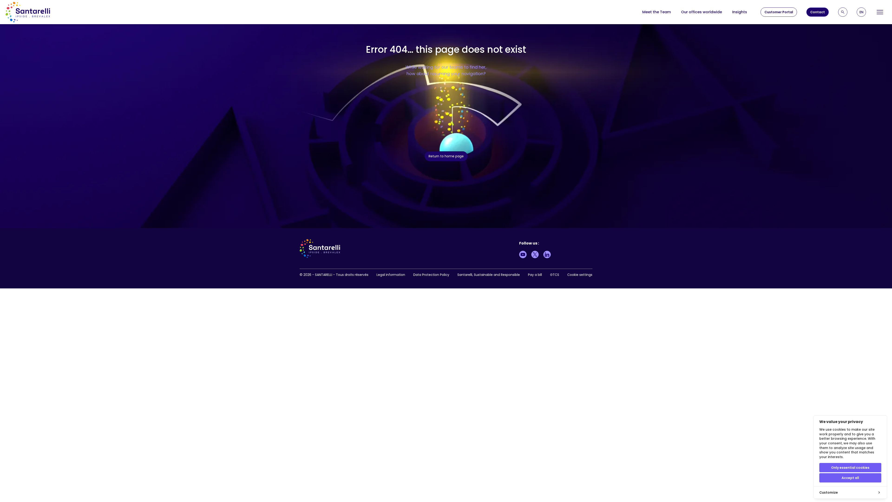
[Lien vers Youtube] (523, 254)
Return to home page (446, 156)
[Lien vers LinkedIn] (547, 254)
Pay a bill (535, 274)
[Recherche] (842, 12)
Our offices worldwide (701, 12)
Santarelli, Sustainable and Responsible (488, 274)
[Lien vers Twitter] (535, 254)
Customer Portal (778, 12)
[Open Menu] (880, 12)
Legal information (391, 274)
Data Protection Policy (431, 274)
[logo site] (28, 12)
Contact (817, 12)
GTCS (554, 274)
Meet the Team (656, 12)
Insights (739, 12)
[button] (861, 12)
